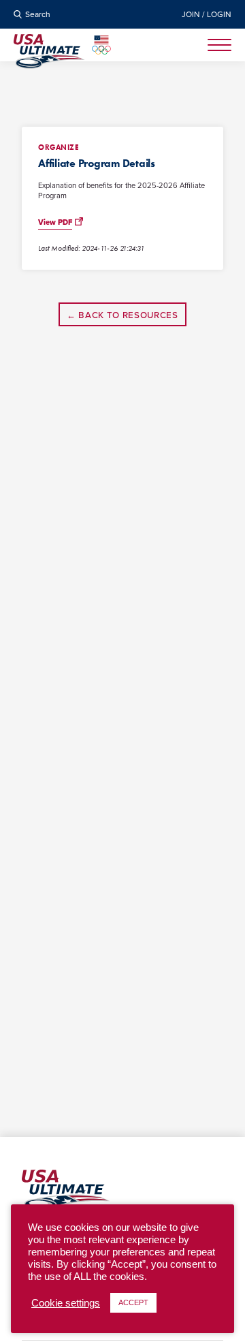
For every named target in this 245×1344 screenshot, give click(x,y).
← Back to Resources (122, 315)
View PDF (55, 222)
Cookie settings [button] (65, 1303)
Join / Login (206, 14)
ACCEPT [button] (133, 1302)
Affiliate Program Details (96, 163)
